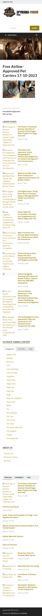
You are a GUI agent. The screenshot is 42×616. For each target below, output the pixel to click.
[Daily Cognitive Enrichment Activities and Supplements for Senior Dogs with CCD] (9, 212)
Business (10, 362)
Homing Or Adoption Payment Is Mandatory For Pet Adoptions (27, 587)
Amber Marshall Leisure (13, 536)
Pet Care (10, 416)
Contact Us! (8, 453)
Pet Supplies (12, 431)
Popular (7, 477)
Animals (10, 358)
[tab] (9, 349)
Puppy (9, 434)
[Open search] (36, 35)
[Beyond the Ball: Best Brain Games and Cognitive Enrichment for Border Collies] (9, 173)
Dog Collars (11, 380)
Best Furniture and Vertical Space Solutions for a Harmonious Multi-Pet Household (28, 235)
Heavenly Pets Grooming (28, 566)
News (9, 405)
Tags (31, 349)
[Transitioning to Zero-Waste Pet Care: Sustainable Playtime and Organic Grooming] (9, 253)
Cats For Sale (12, 373)
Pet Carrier (11, 420)
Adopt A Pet (11, 354)
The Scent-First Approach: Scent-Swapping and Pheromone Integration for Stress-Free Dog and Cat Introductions (28, 155)
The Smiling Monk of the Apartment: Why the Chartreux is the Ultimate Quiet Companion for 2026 (28, 321)
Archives (21, 349)
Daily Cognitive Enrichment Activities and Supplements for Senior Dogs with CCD (27, 215)
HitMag (24, 613)
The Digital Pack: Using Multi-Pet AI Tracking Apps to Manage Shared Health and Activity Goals (28, 195)
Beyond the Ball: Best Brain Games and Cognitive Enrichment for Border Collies (28, 176)
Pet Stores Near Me (14, 427)
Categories (9, 349)
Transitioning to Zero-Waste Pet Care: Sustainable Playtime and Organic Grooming (27, 256)
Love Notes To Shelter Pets (27, 575)
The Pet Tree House (11, 507)
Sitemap (7, 461)
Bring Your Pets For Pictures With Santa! (26, 554)
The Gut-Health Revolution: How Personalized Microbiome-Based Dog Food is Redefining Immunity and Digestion (28, 297)
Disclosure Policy (11, 457)
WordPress (15, 613)
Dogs (9, 394)
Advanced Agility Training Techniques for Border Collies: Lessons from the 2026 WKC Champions (28, 278)
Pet (8, 409)
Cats (8, 365)
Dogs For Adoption (14, 398)
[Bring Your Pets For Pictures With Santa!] (9, 553)
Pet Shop (10, 424)
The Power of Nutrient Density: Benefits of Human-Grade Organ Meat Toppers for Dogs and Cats (27, 131)
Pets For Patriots (10, 545)
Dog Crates (11, 384)
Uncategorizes (12, 438)
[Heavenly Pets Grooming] (9, 566)
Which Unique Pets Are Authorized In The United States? (20, 527)
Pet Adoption (12, 413)
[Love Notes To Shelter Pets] (9, 574)
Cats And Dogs (12, 369)
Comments (19, 477)
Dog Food (10, 387)
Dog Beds (10, 376)
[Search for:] (24, 28)
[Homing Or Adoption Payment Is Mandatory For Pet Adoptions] (9, 585)
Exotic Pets (11, 402)
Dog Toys (10, 391)
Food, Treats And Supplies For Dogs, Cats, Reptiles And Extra (20, 516)
